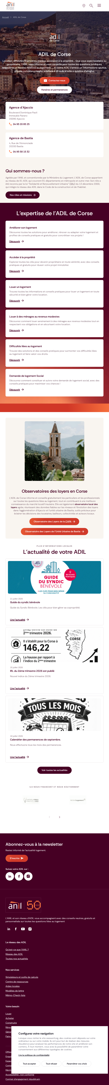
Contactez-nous (57, 80)
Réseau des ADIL (14, 954)
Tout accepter (29, 1063)
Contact (10, 1065)
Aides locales (13, 986)
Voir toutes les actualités (54, 770)
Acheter (10, 1018)
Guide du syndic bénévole (25, 602)
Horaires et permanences (54, 89)
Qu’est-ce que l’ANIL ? (17, 949)
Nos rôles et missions (21, 194)
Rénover (10, 1027)
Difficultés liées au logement (25, 346)
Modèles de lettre (15, 990)
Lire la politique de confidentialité (33, 1055)
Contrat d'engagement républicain (23, 1079)
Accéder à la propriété (22, 257)
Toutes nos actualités (17, 958)
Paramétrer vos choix (77, 1063)
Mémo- (15, 995)
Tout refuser (51, 1063)
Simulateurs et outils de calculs (22, 977)
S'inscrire (14, 858)
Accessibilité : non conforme (20, 1074)
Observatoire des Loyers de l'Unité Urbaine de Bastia (52, 531)
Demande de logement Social (26, 376)
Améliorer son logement (23, 227)
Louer (8, 1013)
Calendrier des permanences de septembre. (35, 739)
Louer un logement (20, 287)
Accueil (5, 17)
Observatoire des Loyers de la (52, 521)
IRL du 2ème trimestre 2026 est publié (32, 671)
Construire (11, 1022)
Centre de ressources (17, 981)
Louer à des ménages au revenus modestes (34, 316)
